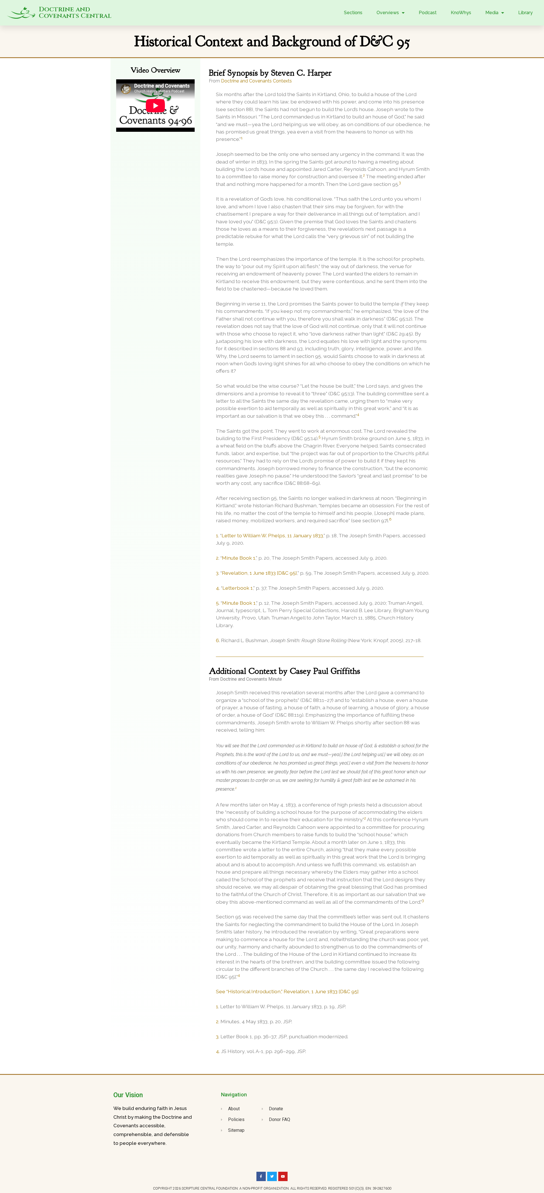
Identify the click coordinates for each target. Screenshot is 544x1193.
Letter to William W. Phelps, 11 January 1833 (272, 535)
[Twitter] (272, 1176)
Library (525, 12)
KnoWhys (461, 12)
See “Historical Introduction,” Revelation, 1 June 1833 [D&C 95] (287, 991)
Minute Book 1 (238, 558)
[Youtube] (283, 1176)
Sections (353, 12)
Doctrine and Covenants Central (75, 12)
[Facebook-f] (261, 1176)
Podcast (428, 12)
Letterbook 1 (237, 588)
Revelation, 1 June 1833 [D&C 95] (259, 573)
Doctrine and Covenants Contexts (256, 81)
